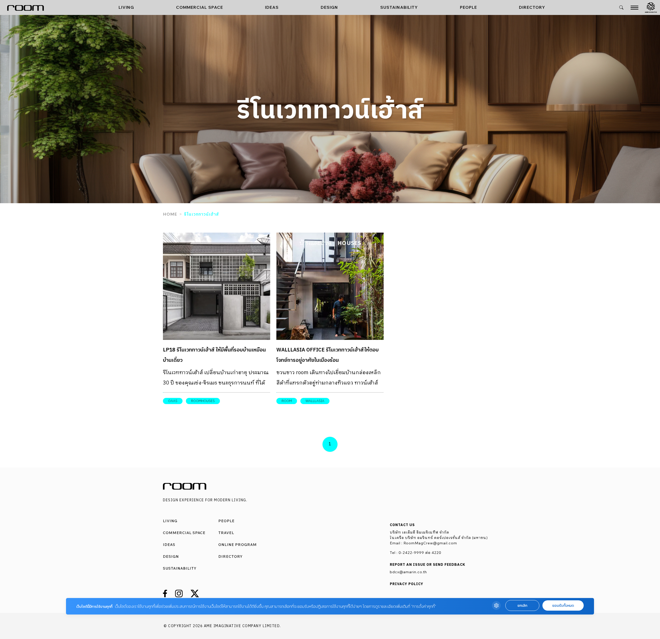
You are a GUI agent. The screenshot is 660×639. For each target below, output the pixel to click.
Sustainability (399, 7)
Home (170, 214)
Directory (532, 7)
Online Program (237, 544)
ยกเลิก (522, 605)
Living (126, 7)
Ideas (272, 7)
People (468, 7)
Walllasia (315, 401)
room (287, 401)
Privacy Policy (406, 584)
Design (329, 7)
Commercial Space (199, 7)
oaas (172, 401)
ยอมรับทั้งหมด (563, 605)
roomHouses (203, 401)
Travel (226, 532)
